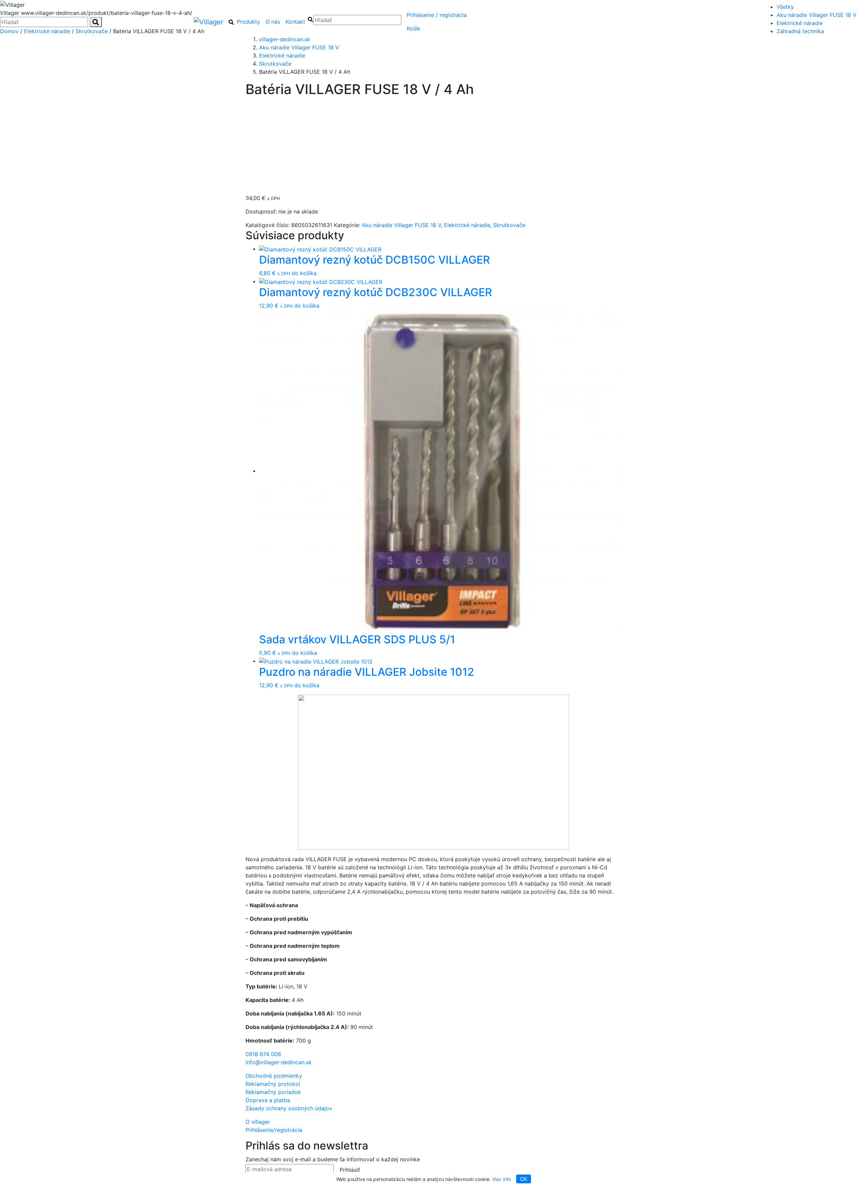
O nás (273, 21)
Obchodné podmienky (274, 1075)
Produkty (248, 21)
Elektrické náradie (800, 23)
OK (523, 1179)
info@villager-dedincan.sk (279, 1062)
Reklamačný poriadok (273, 1092)
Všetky (785, 6)
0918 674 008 (263, 1054)
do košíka (304, 273)
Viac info (501, 1179)
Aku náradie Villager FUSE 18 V (817, 15)
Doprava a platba (268, 1100)
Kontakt (295, 21)
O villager (258, 1121)
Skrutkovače (509, 225)
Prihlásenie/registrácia (437, 15)
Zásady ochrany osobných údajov (289, 1108)
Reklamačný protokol (273, 1083)
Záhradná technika (800, 31)
